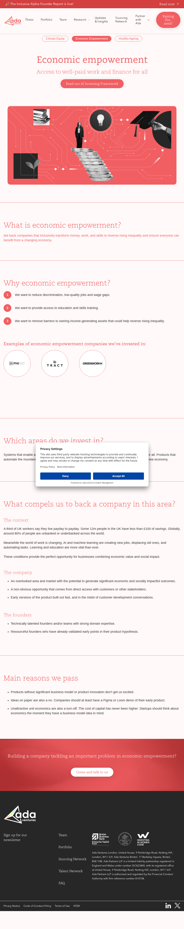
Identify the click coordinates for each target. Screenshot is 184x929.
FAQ (62, 883)
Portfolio (46, 19)
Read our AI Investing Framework (92, 84)
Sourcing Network (121, 20)
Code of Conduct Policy (37, 906)
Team (63, 19)
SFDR (76, 906)
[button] (80, 20)
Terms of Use (62, 906)
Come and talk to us (92, 772)
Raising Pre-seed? (168, 19)
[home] (13, 21)
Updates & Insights (101, 20)
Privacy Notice (12, 906)
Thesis (29, 19)
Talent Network (71, 871)
